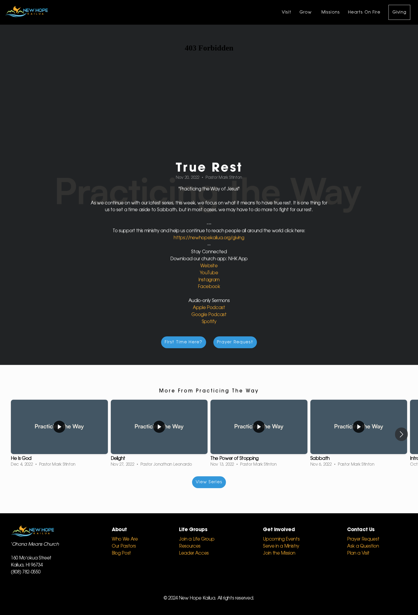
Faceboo (208, 287)
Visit (286, 12)
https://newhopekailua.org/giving (209, 238)
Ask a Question (363, 546)
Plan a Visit (358, 553)
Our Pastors (124, 546)
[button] (401, 434)
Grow (306, 12)
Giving (399, 12)
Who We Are (125, 539)
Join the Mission (279, 553)
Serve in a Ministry (281, 546)
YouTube (209, 273)
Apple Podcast (209, 308)
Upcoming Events (281, 539)
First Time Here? (183, 342)
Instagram (209, 280)
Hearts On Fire (364, 12)
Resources (190, 546)
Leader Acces (194, 553)
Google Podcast (208, 315)
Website (209, 266)
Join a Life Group (196, 539)
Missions (330, 12)
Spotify (209, 322)
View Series (209, 482)
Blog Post (121, 553)
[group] (59, 434)
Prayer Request (235, 342)
